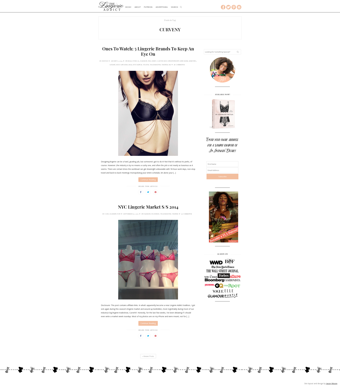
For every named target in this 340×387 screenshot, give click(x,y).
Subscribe (170, 65)
